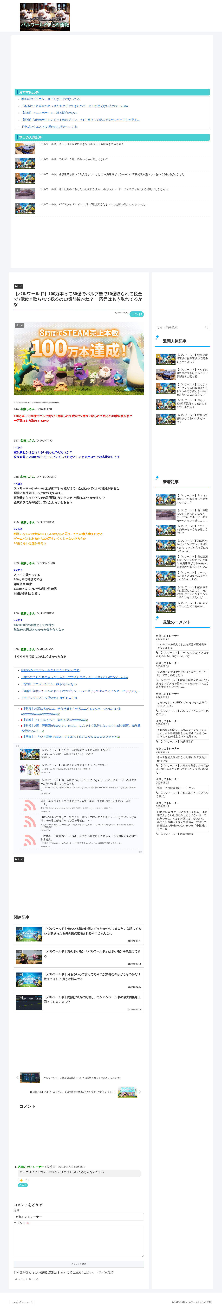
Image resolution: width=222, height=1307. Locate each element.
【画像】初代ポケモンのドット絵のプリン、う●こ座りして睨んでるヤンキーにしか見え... (80, 119)
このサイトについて (22, 1302)
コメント (21, 1223)
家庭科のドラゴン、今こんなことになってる (50, 99)
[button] (206, 327)
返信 (24, 1185)
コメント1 (136, 314)
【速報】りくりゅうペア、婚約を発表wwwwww (54, 719)
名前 (17, 1210)
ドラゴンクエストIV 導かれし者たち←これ (49, 126)
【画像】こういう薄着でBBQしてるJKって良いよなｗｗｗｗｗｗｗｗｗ (70, 736)
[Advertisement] (112, 66)
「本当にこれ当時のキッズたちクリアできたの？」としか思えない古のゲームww (74, 106)
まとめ (19, 286)
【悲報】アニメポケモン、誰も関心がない (49, 112)
